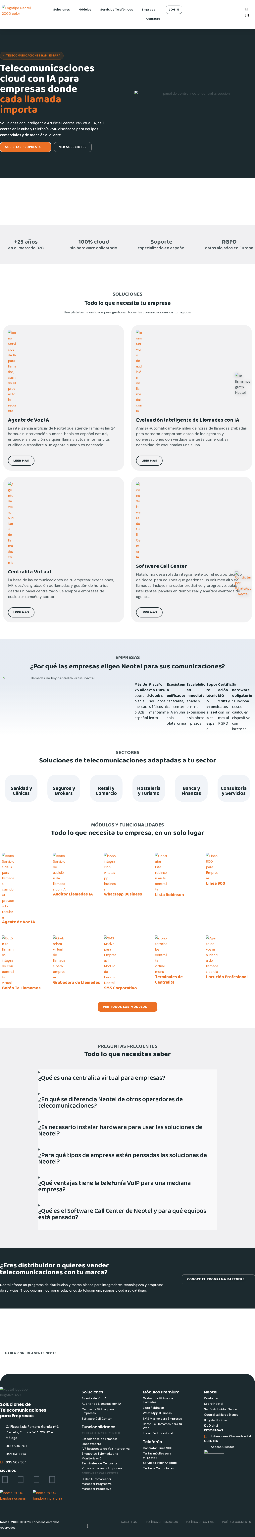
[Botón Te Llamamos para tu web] (8, 960)
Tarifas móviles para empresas (157, 1455)
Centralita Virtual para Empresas (98, 1411)
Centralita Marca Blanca (221, 1415)
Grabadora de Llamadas (76, 982)
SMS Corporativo (120, 988)
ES (246, 10)
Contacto (153, 19)
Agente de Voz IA (18, 922)
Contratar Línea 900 (157, 1448)
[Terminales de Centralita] (161, 954)
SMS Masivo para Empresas (162, 1419)
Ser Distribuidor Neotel (220, 1409)
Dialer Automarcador (96, 1479)
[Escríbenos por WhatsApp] (243, 584)
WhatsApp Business (157, 1413)
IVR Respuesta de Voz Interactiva (105, 1449)
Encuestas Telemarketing (100, 1454)
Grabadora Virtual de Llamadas (158, 1400)
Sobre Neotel (213, 1404)
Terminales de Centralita (169, 979)
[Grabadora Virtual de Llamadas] (59, 957)
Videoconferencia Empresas (102, 1468)
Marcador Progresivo (97, 1484)
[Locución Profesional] (212, 954)
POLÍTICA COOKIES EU (236, 1522)
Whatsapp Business (123, 894)
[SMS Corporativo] (110, 960)
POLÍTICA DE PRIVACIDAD (162, 1522)
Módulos (85, 10)
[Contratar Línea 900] (212, 867)
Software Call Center (97, 1419)
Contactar (211, 1398)
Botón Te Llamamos (21, 988)
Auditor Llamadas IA (73, 894)
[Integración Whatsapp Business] (110, 872)
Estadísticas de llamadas (100, 1439)
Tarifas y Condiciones (158, 1468)
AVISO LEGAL (129, 1522)
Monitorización (92, 1458)
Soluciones (61, 10)
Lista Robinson (169, 895)
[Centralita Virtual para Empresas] (62, 372)
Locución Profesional (227, 977)
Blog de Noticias (216, 1420)
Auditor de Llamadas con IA (101, 1404)
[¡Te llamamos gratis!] (243, 384)
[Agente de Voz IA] (8, 886)
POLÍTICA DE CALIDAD (200, 1522)
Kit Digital (211, 1426)
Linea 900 (215, 883)
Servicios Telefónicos (116, 10)
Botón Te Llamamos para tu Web (162, 1426)
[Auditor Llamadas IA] (59, 872)
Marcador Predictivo (96, 1489)
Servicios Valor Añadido (160, 1463)
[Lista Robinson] (161, 872)
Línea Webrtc (91, 1444)
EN (246, 15)
